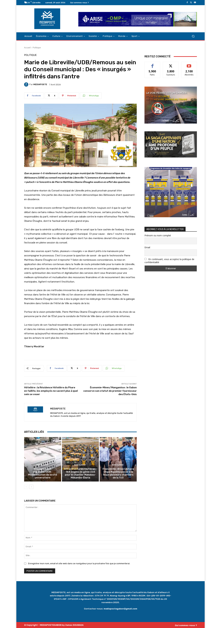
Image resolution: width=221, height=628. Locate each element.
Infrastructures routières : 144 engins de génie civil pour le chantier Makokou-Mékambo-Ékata (80, 473)
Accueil (27, 47)
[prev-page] (26, 487)
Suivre (170, 64)
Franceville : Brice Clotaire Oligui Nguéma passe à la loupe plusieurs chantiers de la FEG (118, 473)
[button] (193, 36)
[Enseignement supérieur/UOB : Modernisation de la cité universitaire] (42, 459)
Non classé (42, 465)
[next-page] (31, 487)
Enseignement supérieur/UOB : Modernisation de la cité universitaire (42, 473)
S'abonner (189, 64)
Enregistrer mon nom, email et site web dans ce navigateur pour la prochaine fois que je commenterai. (79, 563)
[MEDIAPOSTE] (26, 84)
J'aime (152, 64)
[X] (191, 3)
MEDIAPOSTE (40, 84)
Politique (37, 47)
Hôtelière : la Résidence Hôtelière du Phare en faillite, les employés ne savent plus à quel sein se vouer (51, 391)
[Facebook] (187, 3)
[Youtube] (195, 3)
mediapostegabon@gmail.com (120, 608)
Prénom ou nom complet (157, 235)
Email (147, 247)
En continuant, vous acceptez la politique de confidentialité (169, 261)
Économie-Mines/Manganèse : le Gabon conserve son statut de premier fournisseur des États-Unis (110, 391)
